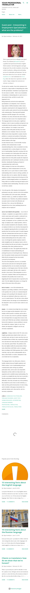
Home (3, 14)
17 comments (11, 579)
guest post (17, 398)
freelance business (7, 398)
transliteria (17, 407)
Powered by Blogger (15, 588)
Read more (25, 501)
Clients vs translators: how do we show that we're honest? (14, 560)
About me (11, 14)
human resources (7, 400)
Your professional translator (11, 3)
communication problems (14, 396)
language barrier (7, 402)
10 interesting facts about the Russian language (14, 530)
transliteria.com (7, 76)
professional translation (10, 404)
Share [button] (3, 409)
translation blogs (7, 407)
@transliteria (17, 61)
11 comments (11, 501)
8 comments (10, 549)
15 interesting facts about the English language (14, 483)
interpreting (17, 400)
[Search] (23, 3)
